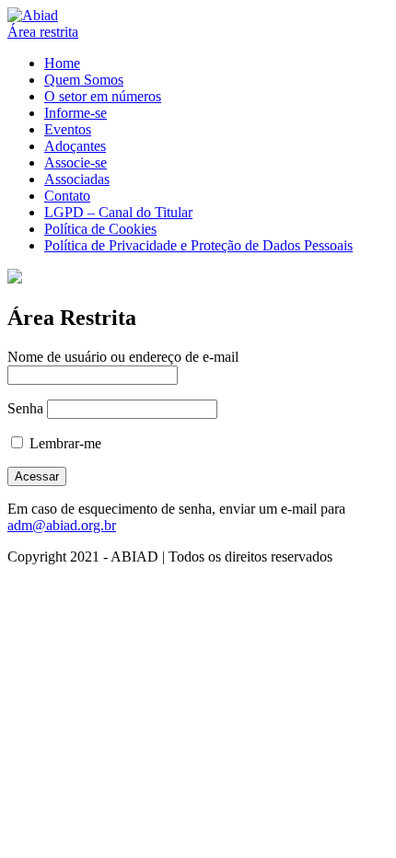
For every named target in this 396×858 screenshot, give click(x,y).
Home (62, 63)
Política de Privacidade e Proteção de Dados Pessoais (198, 245)
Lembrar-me (63, 443)
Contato (67, 195)
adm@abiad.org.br (61, 525)
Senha (25, 408)
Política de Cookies (100, 229)
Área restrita (42, 32)
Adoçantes (75, 146)
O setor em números (102, 96)
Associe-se (75, 162)
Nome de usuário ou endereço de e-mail (123, 357)
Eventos (67, 129)
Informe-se (75, 113)
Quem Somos (83, 79)
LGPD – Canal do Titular (118, 212)
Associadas (77, 179)
